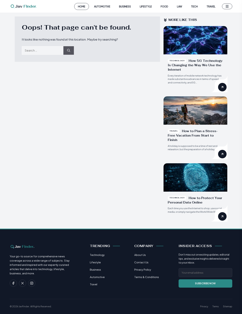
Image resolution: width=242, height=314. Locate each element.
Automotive (102, 6)
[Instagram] (31, 283)
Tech (194, 6)
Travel (211, 6)
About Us (140, 254)
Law (179, 6)
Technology (97, 254)
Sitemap (227, 306)
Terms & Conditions (146, 277)
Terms (215, 306)
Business (125, 6)
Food (164, 6)
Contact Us (141, 262)
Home (81, 6)
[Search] (68, 50)
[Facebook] (13, 283)
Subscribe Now (205, 283)
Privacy (204, 306)
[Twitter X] (22, 283)
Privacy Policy (142, 269)
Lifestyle (146, 6)
